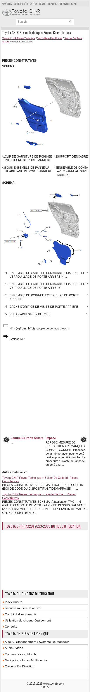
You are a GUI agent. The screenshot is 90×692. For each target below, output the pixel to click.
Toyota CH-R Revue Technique (18, 38)
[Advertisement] (46, 50)
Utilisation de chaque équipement (28, 620)
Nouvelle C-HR (68, 3)
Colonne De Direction (19, 666)
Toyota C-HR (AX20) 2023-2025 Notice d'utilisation (43, 526)
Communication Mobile (20, 654)
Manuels (7, 3)
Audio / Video (14, 648)
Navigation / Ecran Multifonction (26, 660)
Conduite (11, 626)
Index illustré (13, 602)
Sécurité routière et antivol (23, 608)
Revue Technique (49, 3)
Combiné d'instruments (21, 614)
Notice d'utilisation (26, 3)
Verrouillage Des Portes (49, 38)
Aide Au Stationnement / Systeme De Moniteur (37, 641)
